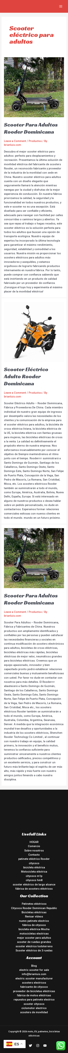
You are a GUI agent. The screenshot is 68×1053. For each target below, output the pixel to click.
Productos (35, 141)
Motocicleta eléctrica (34, 871)
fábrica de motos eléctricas (34, 995)
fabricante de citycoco (34, 986)
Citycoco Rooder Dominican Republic (34, 908)
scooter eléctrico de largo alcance (34, 884)
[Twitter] (30, 1045)
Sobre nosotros (34, 850)
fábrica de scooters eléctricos (34, 888)
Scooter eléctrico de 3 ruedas (34, 950)
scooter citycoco (34, 1004)
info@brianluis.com (34, 974)
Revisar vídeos (34, 916)
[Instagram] (37, 1045)
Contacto (34, 854)
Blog (34, 965)
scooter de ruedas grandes (34, 942)
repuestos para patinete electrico (34, 999)
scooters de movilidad (34, 1012)
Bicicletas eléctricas (34, 912)
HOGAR (34, 842)
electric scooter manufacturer (34, 978)
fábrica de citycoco (34, 925)
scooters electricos (34, 982)
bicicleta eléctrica (34, 867)
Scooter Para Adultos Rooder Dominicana (31, 128)
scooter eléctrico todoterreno (34, 946)
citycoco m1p (34, 876)
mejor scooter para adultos (34, 937)
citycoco (34, 863)
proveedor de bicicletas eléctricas (34, 991)
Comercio (34, 846)
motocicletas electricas (34, 933)
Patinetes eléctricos (34, 903)
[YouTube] (45, 1045)
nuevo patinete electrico (34, 921)
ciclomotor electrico (34, 1008)
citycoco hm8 (34, 880)
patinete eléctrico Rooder (34, 859)
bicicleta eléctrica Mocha (34, 929)
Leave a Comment (15, 141)
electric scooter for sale (34, 970)
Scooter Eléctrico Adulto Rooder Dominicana (26, 376)
